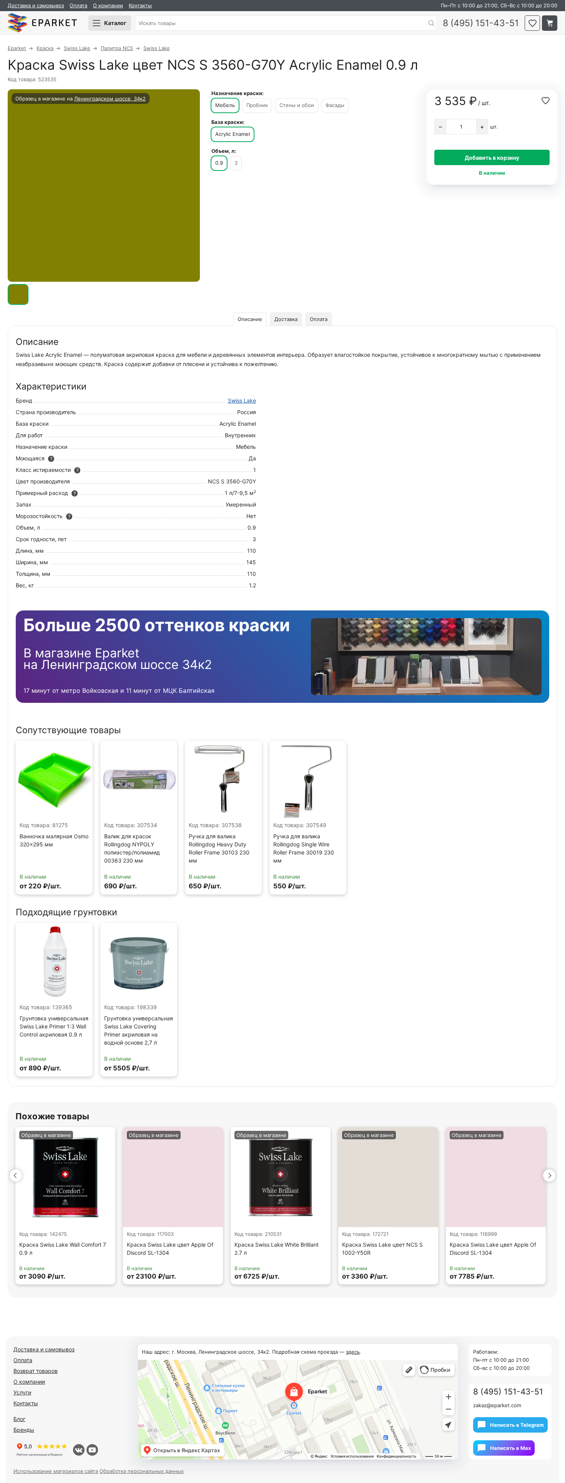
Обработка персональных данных (142, 1471)
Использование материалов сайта (55, 1471)
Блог (19, 1419)
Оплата (78, 5)
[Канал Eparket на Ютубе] (92, 1450)
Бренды (23, 1429)
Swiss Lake (242, 400)
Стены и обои (296, 105)
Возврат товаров (35, 1371)
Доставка (285, 319)
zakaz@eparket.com (497, 1405)
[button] (16, 1175)
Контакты (140, 5)
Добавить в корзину (492, 157)
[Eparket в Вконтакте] (79, 1450)
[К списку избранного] (532, 23)
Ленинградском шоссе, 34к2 (110, 98)
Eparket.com (42, 23)
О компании (108, 5)
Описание (250, 319)
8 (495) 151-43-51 (481, 23)
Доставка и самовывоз (36, 5)
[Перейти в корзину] (549, 23)
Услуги (22, 1392)
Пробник (257, 105)
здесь (353, 1352)
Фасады (335, 105)
